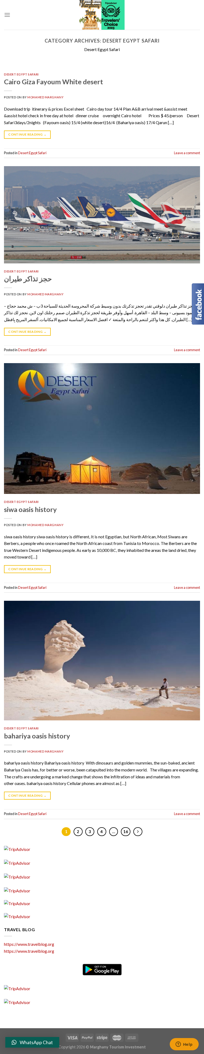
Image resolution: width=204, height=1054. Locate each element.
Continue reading (27, 134)
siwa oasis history (30, 509)
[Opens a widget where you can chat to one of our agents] (184, 1044)
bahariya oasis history (37, 736)
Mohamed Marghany (45, 97)
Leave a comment (187, 153)
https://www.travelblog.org (29, 944)
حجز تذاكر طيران (28, 279)
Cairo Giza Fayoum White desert (53, 82)
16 (125, 831)
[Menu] (7, 14)
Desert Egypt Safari (21, 74)
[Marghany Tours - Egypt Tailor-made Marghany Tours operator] (102, 15)
